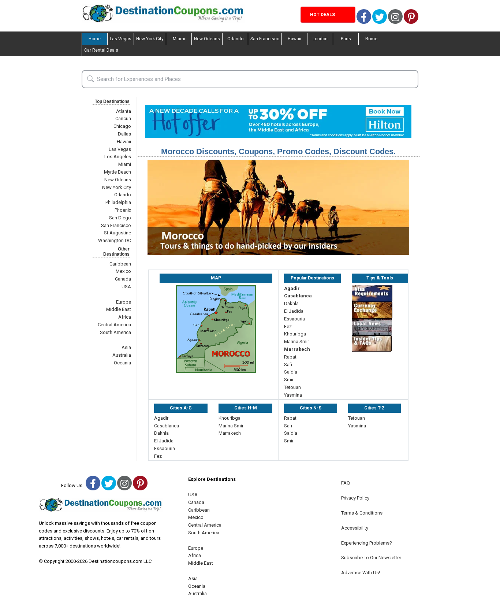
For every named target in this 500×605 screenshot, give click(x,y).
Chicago (122, 126)
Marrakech (297, 349)
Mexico (123, 271)
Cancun (123, 118)
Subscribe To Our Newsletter (371, 557)
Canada (123, 279)
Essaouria (294, 319)
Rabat (290, 357)
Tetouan (292, 387)
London (320, 38)
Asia (126, 347)
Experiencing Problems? (366, 543)
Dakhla (291, 303)
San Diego (120, 217)
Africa (124, 317)
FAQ (345, 483)
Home (95, 38)
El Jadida (293, 311)
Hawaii (294, 38)
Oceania (122, 362)
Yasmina (293, 395)
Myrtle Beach (117, 172)
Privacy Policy (355, 498)
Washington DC (114, 240)
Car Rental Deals (101, 50)
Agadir (292, 288)
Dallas (124, 134)
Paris (346, 38)
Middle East (118, 309)
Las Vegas (120, 38)
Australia (121, 355)
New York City (150, 38)
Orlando (235, 38)
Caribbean (120, 264)
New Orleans (207, 38)
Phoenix (123, 210)
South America (115, 332)
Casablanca (298, 295)
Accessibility (354, 528)
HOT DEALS (322, 14)
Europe (123, 302)
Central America (114, 324)
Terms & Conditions (362, 513)
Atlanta (123, 111)
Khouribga (295, 334)
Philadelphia (118, 202)
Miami (179, 38)
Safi (288, 364)
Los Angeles (117, 156)
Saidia (290, 372)
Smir (289, 379)
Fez (288, 326)
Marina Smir (296, 341)
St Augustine (117, 232)
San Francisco (264, 38)
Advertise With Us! (360, 572)
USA (126, 286)
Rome (371, 38)
